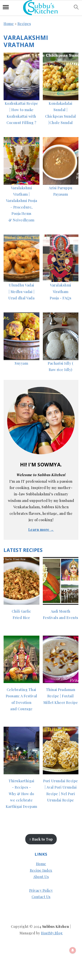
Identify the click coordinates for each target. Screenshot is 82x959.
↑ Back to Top (41, 839)
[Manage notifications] (72, 950)
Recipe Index (41, 870)
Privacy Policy (41, 890)
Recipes (24, 23)
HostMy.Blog (52, 933)
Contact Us (41, 896)
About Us (41, 876)
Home (9, 23)
